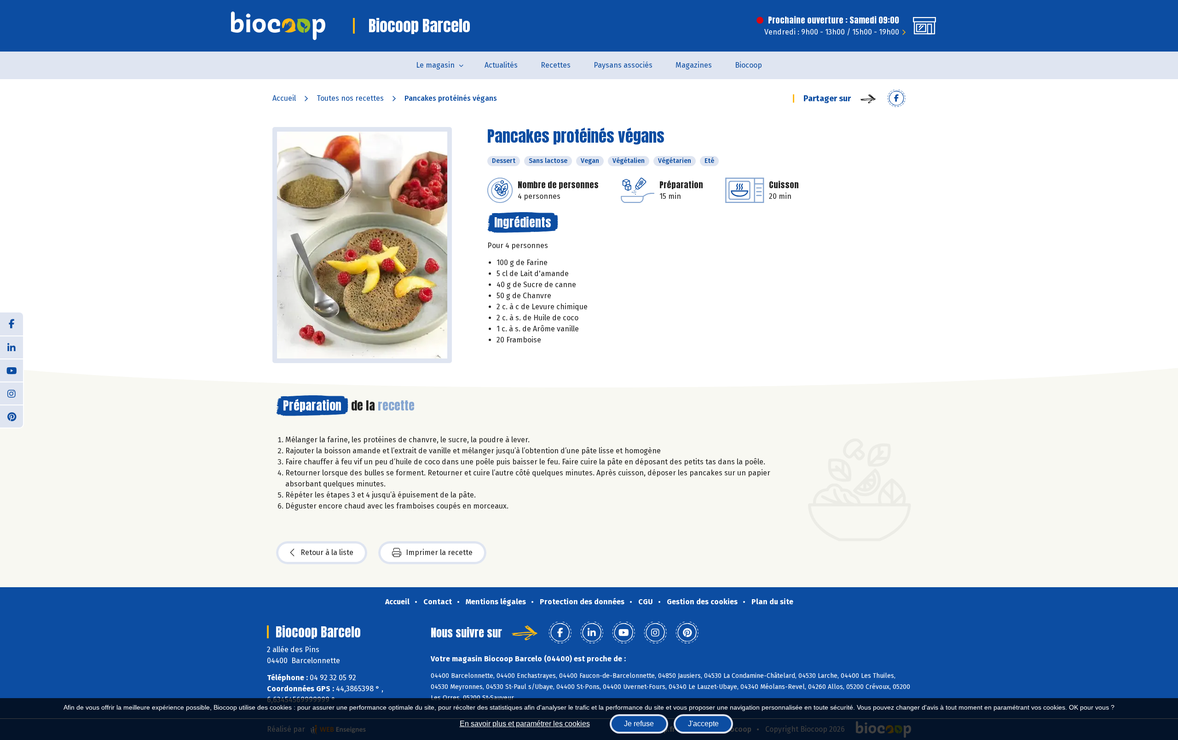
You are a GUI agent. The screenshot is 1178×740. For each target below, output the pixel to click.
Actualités (501, 65)
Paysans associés (623, 65)
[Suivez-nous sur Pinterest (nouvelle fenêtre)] (11, 416)
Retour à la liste (326, 552)
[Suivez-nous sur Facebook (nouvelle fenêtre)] (11, 323)
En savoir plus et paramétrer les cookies (525, 724)
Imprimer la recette (439, 552)
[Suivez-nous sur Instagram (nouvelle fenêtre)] (11, 393)
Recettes (556, 65)
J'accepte (703, 724)
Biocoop (748, 65)
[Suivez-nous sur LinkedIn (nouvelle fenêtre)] (11, 346)
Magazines (694, 65)
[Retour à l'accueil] (278, 26)
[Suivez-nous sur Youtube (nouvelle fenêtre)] (11, 370)
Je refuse (639, 724)
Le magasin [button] (435, 65)
